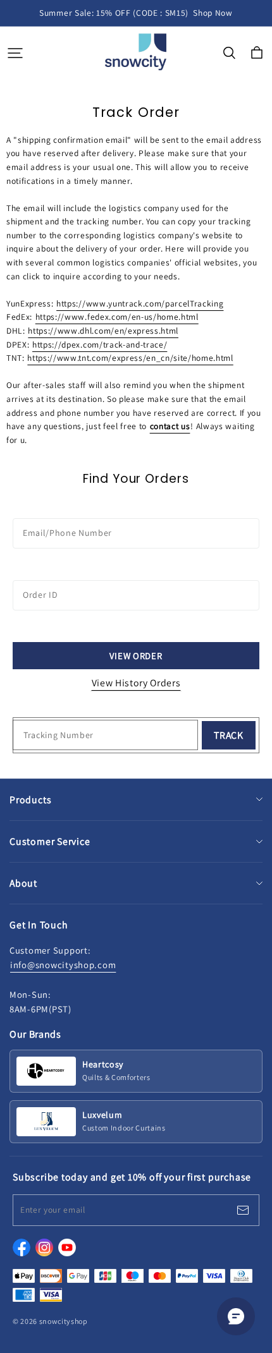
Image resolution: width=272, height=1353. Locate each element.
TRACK (229, 735)
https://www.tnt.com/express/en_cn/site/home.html (130, 357)
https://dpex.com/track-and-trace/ (99, 344)
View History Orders (136, 682)
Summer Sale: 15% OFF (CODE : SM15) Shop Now (136, 12)
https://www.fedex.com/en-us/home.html (117, 316)
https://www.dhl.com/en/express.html (103, 330)
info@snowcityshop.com (63, 965)
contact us (170, 426)
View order (135, 656)
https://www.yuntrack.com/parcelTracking (139, 303)
